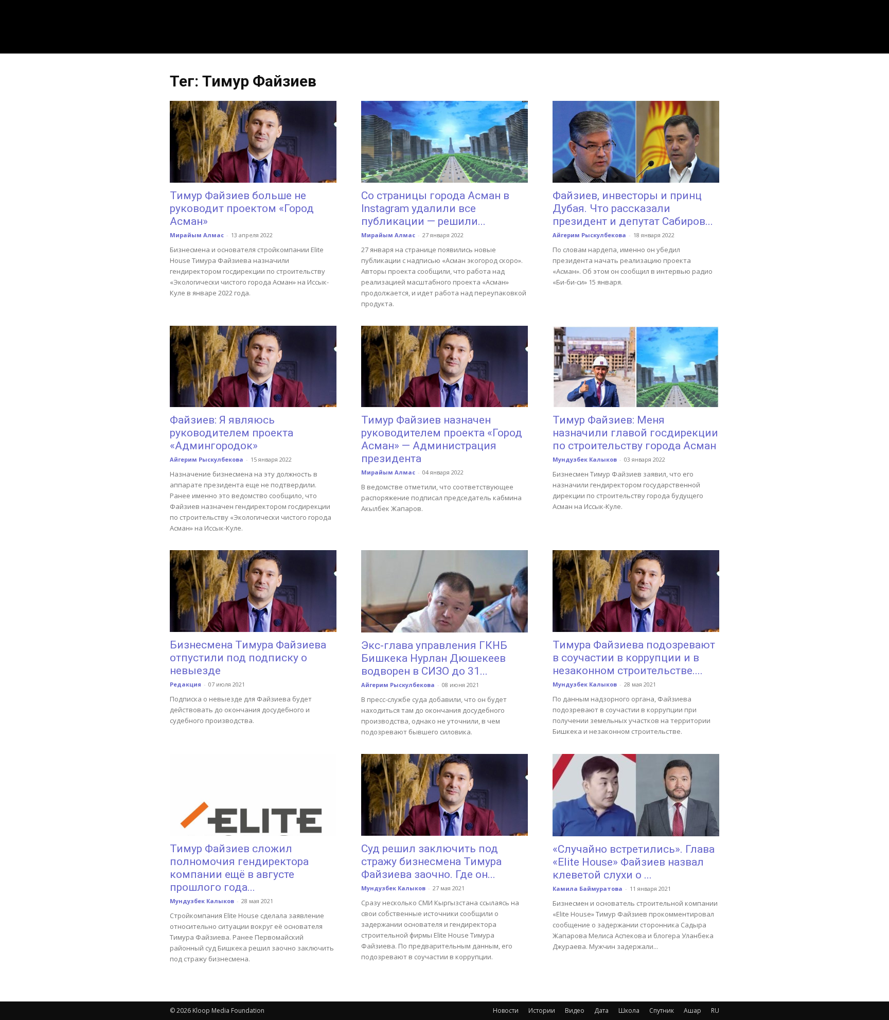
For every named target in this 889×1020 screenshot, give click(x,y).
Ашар (692, 1010)
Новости (506, 1010)
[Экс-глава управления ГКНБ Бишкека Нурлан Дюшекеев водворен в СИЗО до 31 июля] (444, 591)
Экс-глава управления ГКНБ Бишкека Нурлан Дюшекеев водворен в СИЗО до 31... (434, 658)
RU (715, 1010)
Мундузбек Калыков (585, 459)
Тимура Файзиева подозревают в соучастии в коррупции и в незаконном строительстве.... (634, 658)
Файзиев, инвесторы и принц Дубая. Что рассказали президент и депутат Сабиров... (633, 208)
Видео (574, 1010)
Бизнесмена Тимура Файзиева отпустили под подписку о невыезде (248, 658)
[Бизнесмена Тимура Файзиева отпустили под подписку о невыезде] (253, 591)
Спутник (661, 1010)
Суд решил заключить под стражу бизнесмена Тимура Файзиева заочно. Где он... (431, 861)
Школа (628, 1010)
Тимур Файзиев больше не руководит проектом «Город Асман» (242, 208)
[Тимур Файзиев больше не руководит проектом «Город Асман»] (253, 142)
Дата (601, 1010)
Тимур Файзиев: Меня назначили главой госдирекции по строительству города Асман (635, 433)
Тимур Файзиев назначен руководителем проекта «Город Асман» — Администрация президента (441, 439)
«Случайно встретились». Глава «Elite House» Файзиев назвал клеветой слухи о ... (634, 862)
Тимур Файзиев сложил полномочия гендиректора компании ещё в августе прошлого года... (239, 867)
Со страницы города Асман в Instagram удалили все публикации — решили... (435, 208)
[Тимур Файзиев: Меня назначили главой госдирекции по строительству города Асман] (636, 367)
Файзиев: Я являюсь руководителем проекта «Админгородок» (231, 433)
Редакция (185, 684)
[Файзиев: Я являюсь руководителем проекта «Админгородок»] (253, 367)
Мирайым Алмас (197, 235)
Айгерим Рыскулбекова (589, 235)
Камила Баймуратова (588, 888)
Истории (541, 1010)
